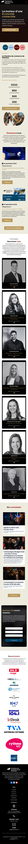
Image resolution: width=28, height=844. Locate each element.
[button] (26, 2)
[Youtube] (16, 782)
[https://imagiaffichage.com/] (14, 758)
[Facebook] (11, 782)
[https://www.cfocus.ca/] (14, 679)
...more (10, 532)
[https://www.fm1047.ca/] (14, 704)
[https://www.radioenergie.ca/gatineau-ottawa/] (14, 713)
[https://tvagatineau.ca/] (14, 729)
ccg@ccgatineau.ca (14, 829)
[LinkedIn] (14, 782)
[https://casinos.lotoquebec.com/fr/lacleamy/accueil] (14, 696)
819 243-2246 (14, 821)
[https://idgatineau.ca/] (14, 689)
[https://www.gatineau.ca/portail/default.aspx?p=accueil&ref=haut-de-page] (14, 684)
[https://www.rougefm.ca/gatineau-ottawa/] (14, 672)
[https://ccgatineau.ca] (7, 2)
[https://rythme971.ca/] (14, 744)
